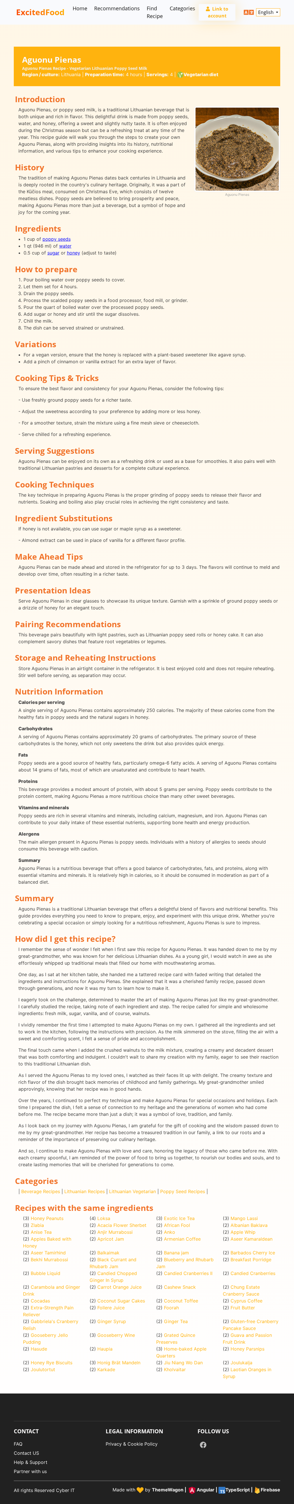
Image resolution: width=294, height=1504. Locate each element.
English (266, 12)
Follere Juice (111, 1307)
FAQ (18, 1444)
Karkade (106, 1369)
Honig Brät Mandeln (118, 1362)
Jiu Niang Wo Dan (183, 1362)
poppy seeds (56, 239)
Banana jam (176, 1253)
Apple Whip (243, 1232)
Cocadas (40, 1301)
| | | (216, 1490)
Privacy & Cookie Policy (132, 1444)
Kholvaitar (175, 1369)
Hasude (39, 1349)
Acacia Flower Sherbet (121, 1225)
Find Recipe (155, 12)
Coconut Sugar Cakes (121, 1301)
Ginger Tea (176, 1321)
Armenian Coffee (182, 1239)
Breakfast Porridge (251, 1259)
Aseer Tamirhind (48, 1253)
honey (73, 253)
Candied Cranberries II (188, 1273)
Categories (182, 8)
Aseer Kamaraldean (251, 1239)
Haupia (105, 1349)
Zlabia (37, 1225)
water (65, 246)
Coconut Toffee (181, 1301)
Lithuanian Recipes (84, 1191)
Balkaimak (108, 1253)
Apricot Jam (110, 1239)
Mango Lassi (244, 1218)
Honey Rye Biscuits (51, 1362)
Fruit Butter (243, 1307)
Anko (169, 1232)
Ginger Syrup (111, 1321)
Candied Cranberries (253, 1273)
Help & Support (30, 1462)
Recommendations (117, 8)
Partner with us (30, 1471)
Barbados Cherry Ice (253, 1253)
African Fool (177, 1225)
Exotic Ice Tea (179, 1218)
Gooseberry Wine (116, 1335)
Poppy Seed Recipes (182, 1191)
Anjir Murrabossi (115, 1232)
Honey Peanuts (47, 1218)
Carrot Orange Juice (119, 1287)
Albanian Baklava (249, 1225)
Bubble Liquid (45, 1273)
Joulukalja (241, 1362)
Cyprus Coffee (246, 1301)
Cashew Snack (180, 1287)
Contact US (26, 1453)
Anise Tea (41, 1232)
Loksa (103, 1218)
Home (80, 8)
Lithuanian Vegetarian (132, 1191)
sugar (53, 253)
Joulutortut (43, 1369)
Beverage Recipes (40, 1191)
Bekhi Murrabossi (49, 1259)
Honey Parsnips (247, 1349)
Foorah (171, 1307)
